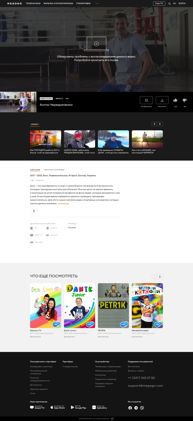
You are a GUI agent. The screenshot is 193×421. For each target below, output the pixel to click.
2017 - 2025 (36, 175)
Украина (91, 175)
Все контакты (134, 366)
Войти (182, 3)
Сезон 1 (35, 124)
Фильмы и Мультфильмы (58, 3)
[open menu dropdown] (97, 3)
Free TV (159, 3)
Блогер (82, 175)
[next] (160, 124)
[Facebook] (130, 408)
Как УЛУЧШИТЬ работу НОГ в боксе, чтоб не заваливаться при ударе (44, 151)
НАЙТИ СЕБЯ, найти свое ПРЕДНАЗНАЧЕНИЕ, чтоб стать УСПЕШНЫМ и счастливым (79, 151)
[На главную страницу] (14, 3)
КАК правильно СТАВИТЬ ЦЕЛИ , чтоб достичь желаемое (113, 151)
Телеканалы (33, 3)
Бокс (45, 175)
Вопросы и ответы (136, 371)
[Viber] (142, 408)
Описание (35, 170)
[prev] (154, 124)
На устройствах (102, 361)
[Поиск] (169, 3)
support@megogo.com (145, 385)
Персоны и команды (54, 170)
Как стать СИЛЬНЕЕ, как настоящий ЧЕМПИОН (144, 151)
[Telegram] (136, 408)
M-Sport (73, 175)
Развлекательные (58, 175)
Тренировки (83, 3)
